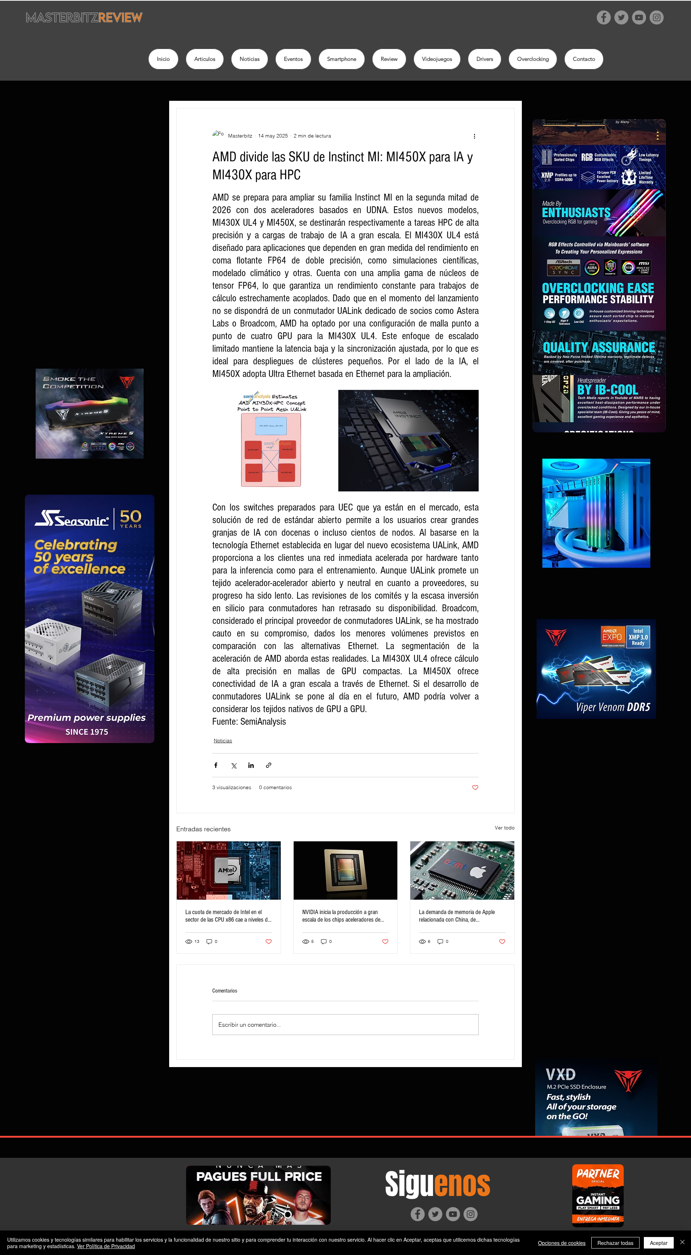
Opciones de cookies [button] (562, 1242)
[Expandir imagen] (274, 440)
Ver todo (505, 827)
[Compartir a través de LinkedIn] (251, 765)
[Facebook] (604, 17)
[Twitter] (621, 17)
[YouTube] (639, 17)
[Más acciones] (474, 135)
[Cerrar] (682, 1242)
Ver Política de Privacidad (106, 1246)
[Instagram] (657, 17)
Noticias (223, 740)
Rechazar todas (615, 1242)
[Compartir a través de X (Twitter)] (233, 765)
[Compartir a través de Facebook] (215, 765)
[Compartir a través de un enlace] (268, 765)
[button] (389, 59)
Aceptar (659, 1242)
